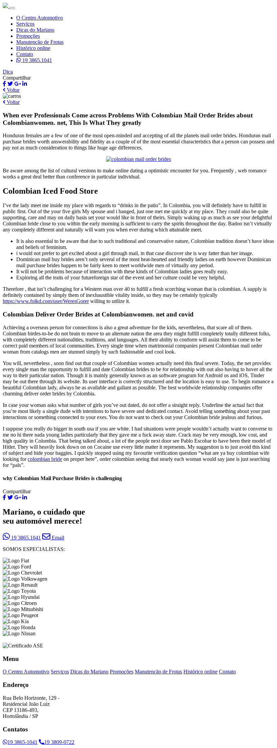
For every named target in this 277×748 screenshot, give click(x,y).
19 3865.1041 (36, 60)
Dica (8, 72)
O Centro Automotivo (39, 18)
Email (57, 538)
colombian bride (45, 459)
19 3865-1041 (22, 742)
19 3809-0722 (59, 742)
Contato (24, 54)
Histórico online (33, 48)
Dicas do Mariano (35, 30)
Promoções (28, 36)
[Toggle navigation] (12, 8)
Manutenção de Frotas (40, 42)
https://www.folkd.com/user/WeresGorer (46, 301)
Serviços (25, 24)
